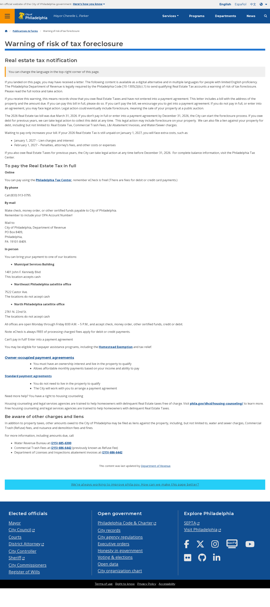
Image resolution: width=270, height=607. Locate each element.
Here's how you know (87, 4)
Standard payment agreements (28, 376)
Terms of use (104, 584)
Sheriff (15, 557)
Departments (225, 16)
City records (109, 530)
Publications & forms (25, 31)
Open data (108, 564)
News (251, 16)
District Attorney (24, 544)
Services (169, 16)
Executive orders (113, 544)
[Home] (6, 31)
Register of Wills (24, 572)
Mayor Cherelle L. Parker (70, 16)
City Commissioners (27, 565)
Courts (15, 537)
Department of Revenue (155, 466)
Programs (196, 16)
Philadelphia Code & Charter (125, 523)
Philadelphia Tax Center (53, 180)
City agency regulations (120, 537)
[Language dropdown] (264, 4)
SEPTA (190, 523)
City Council (20, 529)
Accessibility (167, 584)
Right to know (125, 584)
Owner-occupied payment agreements (39, 358)
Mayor (15, 523)
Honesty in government (120, 550)
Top (261, 574)
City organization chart (120, 570)
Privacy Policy (146, 584)
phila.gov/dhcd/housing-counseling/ (216, 403)
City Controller (22, 551)
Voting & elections (115, 557)
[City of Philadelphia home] (34, 16)
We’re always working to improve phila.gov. (135, 484)
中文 (253, 4)
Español (240, 4)
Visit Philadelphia (200, 529)
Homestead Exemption (116, 347)
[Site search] (265, 16)
